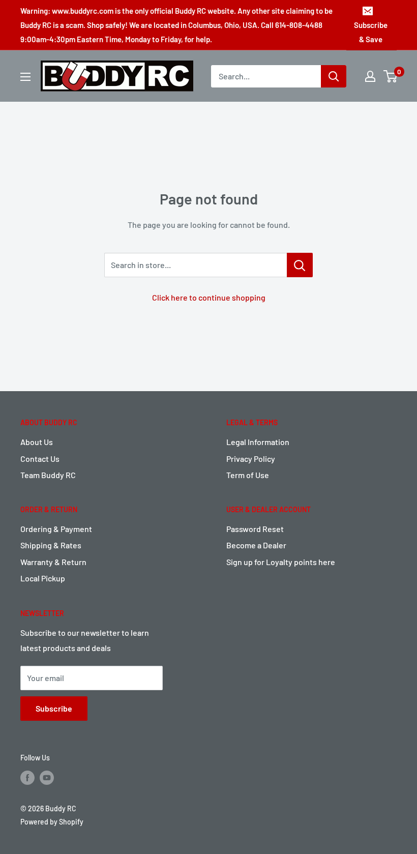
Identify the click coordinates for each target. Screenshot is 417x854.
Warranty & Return (53, 562)
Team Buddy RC (48, 475)
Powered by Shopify (51, 821)
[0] (390, 76)
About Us (36, 442)
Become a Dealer (256, 545)
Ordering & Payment (56, 529)
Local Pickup (42, 578)
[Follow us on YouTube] (47, 777)
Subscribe (54, 708)
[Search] (333, 76)
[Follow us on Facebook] (27, 777)
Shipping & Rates (50, 545)
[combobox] (266, 76)
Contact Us (39, 458)
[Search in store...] (300, 265)
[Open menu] (25, 77)
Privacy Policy (250, 458)
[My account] (370, 76)
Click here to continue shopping (208, 297)
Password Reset (255, 529)
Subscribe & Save (371, 32)
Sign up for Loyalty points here (280, 562)
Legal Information (257, 442)
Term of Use (247, 475)
